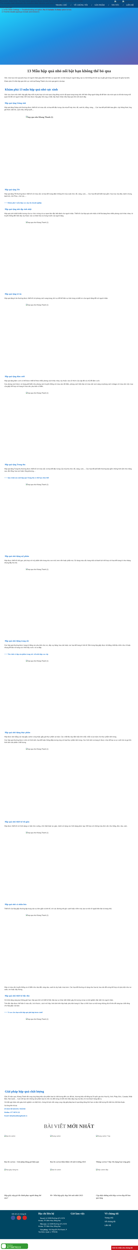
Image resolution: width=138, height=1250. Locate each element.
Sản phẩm (100, 5)
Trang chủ (61, 5)
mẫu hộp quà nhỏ (70, 97)
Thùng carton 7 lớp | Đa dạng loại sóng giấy (113, 1162)
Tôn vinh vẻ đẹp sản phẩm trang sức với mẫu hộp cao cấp (28, 654)
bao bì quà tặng (77, 1102)
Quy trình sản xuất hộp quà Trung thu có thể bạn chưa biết (28, 478)
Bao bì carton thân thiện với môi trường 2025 (68, 1162)
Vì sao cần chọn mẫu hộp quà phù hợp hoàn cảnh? (25, 1012)
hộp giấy (98, 645)
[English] (117, 1)
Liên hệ (130, 5)
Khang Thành (40, 81)
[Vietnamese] (127, 1)
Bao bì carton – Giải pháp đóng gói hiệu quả (21, 1162)
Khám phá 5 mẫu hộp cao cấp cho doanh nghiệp (25, 203)
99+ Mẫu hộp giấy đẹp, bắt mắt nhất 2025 (66, 1195)
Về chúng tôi (81, 5)
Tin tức (115, 5)
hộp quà (86, 213)
